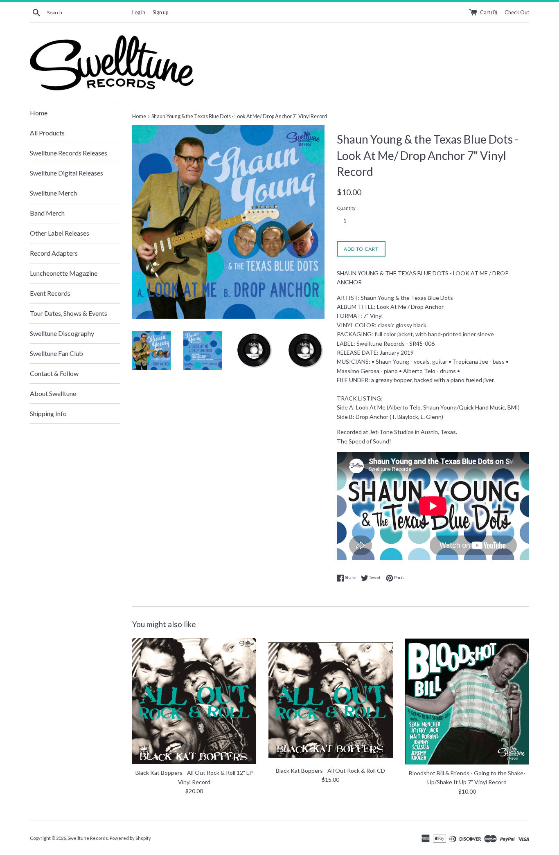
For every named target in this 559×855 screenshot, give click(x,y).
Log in (138, 12)
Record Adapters (54, 253)
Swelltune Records (88, 838)
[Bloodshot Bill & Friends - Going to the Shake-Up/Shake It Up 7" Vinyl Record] (467, 701)
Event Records (50, 293)
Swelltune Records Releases (68, 153)
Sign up (160, 12)
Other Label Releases (59, 233)
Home (38, 113)
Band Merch (47, 213)
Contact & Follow (54, 373)
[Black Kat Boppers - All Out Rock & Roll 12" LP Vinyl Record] (194, 701)
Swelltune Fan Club (56, 353)
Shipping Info (48, 413)
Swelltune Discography (62, 333)
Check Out (517, 12)
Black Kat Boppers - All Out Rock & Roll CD (330, 770)
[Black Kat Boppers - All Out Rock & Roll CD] (330, 700)
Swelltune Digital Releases (66, 173)
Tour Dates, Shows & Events (68, 313)
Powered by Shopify (130, 838)
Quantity (346, 208)
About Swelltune (53, 393)
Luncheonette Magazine (63, 273)
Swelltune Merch (53, 193)
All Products (47, 133)
